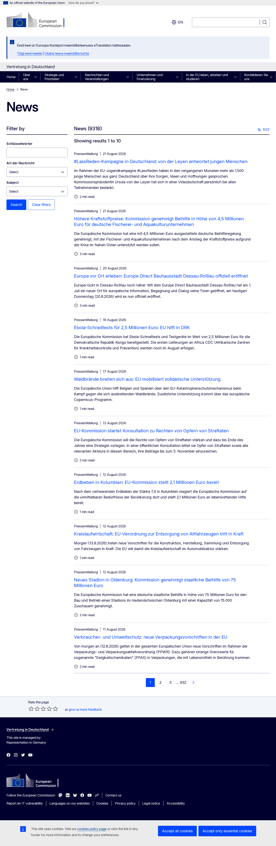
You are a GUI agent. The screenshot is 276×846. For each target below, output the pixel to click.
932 (183, 682)
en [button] (180, 22)
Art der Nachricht (20, 163)
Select (13, 172)
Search (16, 204)
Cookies (102, 803)
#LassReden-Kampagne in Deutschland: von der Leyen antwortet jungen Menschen (161, 161)
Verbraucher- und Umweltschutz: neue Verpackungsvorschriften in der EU (150, 637)
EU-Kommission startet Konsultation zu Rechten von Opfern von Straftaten (151, 430)
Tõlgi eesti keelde (29, 53)
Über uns (26, 77)
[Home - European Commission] (39, 20)
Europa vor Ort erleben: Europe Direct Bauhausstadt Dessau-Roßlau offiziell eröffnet (161, 276)
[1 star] (31, 708)
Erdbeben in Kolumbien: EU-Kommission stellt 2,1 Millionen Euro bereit (146, 482)
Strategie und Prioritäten (54, 77)
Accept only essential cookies (227, 831)
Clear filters (41, 204)
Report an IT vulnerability (24, 803)
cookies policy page (91, 829)
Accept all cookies (177, 831)
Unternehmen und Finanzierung (150, 77)
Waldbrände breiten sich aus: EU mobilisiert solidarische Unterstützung (147, 379)
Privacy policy (125, 803)
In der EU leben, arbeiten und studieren (207, 77)
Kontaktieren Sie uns (256, 77)
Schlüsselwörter (19, 144)
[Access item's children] (36, 77)
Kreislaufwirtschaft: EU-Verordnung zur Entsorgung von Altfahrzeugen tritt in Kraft (158, 533)
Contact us (113, 795)
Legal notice (151, 803)
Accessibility (176, 803)
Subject (12, 182)
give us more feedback (85, 709)
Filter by (15, 128)
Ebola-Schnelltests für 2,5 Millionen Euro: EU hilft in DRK (132, 327)
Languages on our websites (70, 803)
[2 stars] (34, 708)
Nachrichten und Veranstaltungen (97, 77)
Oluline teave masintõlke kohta (67, 53)
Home (11, 77)
